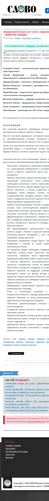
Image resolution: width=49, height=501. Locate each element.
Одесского (41, 339)
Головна (8, 22)
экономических (9, 342)
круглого (33, 345)
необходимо (29, 342)
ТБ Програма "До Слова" (17, 451)
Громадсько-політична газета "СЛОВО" (22, 9)
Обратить (20, 342)
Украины (31, 339)
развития (22, 339)
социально (25, 345)
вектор (17, 345)
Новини (35, 22)
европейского (8, 345)
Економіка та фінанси (31, 38)
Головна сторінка (13, 445)
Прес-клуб (10, 454)
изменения (40, 342)
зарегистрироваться (36, 421)
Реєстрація (10, 448)
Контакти (9, 457)
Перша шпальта (22, 22)
